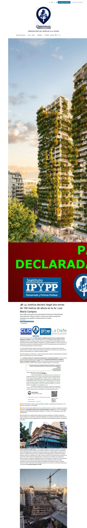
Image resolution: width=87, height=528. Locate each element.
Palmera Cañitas (44, 404)
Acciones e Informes (20, 35)
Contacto (52, 35)
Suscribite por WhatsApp (64, 2)
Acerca (33, 35)
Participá (47, 35)
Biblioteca (40, 35)
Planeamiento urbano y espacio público (27, 321)
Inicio (29, 35)
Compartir (24, 323)
